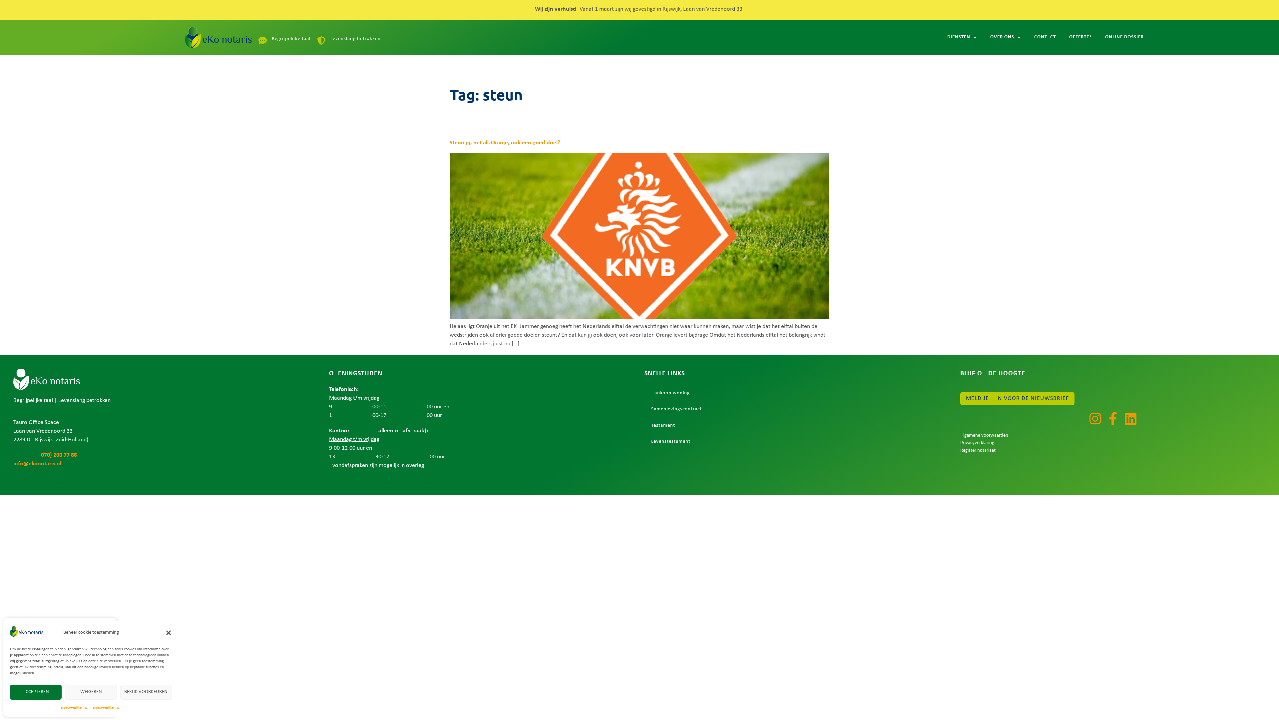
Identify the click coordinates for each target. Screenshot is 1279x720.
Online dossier (1124, 37)
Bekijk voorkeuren (146, 691)
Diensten (958, 37)
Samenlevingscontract (676, 409)
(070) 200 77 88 (45, 455)
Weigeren (91, 691)
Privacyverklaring (73, 708)
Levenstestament (670, 441)
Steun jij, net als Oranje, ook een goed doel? (505, 143)
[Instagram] (1095, 418)
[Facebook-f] (1112, 418)
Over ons (1002, 37)
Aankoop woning (670, 393)
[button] (168, 632)
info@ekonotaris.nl (37, 464)
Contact (1045, 37)
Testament (663, 425)
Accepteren (36, 691)
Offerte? (1080, 37)
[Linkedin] (1130, 418)
